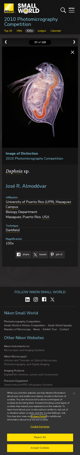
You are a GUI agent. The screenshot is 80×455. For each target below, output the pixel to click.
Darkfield (13, 230)
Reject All (40, 437)
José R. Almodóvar (26, 186)
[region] (40, 421)
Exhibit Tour (50, 329)
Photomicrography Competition (22, 321)
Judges (41, 30)
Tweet (42, 254)
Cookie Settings (40, 426)
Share (25, 254)
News (36, 329)
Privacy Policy (38, 416)
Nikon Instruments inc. (17, 346)
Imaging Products (14, 370)
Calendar (56, 31)
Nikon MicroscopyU (15, 356)
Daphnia (14, 171)
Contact (64, 329)
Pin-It (58, 254)
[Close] (74, 393)
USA (45, 217)
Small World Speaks (60, 325)
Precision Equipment (16, 381)
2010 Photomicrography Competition (31, 22)
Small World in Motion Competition (24, 325)
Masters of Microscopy (17, 329)
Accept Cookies (40, 448)
